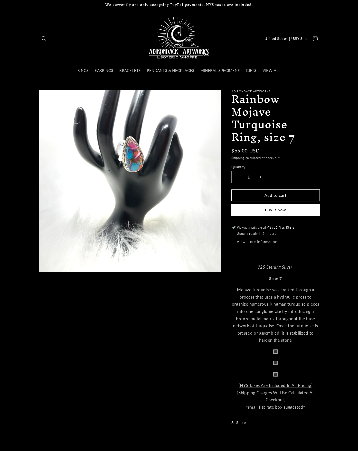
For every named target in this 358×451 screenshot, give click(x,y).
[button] (44, 38)
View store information (257, 241)
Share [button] (241, 422)
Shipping (238, 158)
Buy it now (275, 209)
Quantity (238, 167)
